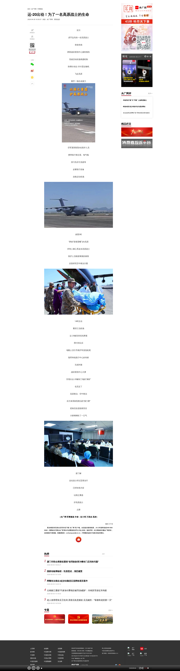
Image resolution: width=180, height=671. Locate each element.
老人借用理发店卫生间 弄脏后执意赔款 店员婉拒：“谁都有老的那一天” (79, 600)
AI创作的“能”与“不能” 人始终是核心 (135, 100)
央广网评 (126, 93)
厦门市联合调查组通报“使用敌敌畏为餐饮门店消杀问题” (73, 561)
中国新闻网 (61, 652)
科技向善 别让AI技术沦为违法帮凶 (134, 106)
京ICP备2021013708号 (77, 656)
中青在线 (61, 655)
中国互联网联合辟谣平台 (108, 650)
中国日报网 (34, 661)
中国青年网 (47, 652)
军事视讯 (40, 9)
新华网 (32, 652)
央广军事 (33, 9)
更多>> (110, 610)
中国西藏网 (47, 661)
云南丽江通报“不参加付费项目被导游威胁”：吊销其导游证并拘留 (77, 590)
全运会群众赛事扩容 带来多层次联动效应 (136, 113)
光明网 (60, 649)
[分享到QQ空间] (32, 77)
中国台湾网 (47, 658)
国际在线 (33, 658)
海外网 (32, 665)
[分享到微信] (32, 64)
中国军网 (61, 658)
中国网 (32, 655)
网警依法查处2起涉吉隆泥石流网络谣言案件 (67, 580)
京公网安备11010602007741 (90, 656)
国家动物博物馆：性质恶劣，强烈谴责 (64, 571)
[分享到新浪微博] (32, 70)
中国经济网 (47, 655)
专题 (46, 609)
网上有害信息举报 (106, 648)
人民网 (32, 649)
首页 (29, 9)
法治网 (60, 661)
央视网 (46, 649)
